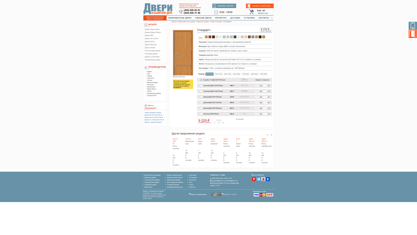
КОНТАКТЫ (264, 18)
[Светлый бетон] (227, 38)
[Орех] (249, 38)
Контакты (192, 180)
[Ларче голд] (256, 38)
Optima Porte (151, 95)
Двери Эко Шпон (151, 38)
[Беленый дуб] (217, 38)
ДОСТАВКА (235, 18)
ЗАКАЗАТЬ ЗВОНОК (225, 6)
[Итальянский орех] (209, 38)
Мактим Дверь (152, 82)
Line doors (150, 78)
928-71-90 (228, 178)
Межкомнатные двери (186, 22)
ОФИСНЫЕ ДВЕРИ (203, 18)
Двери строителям (152, 57)
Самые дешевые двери (153, 112)
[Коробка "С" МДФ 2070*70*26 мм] (244, 80)
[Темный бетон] (235, 38)
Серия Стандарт (216, 22)
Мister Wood (151, 89)
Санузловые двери (173, 180)
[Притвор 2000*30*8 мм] (244, 113)
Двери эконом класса (175, 177)
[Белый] (220, 38)
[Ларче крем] (245, 38)
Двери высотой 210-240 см (154, 117)
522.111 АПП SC (175, 141)
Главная (174, 22)
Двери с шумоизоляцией (153, 122)
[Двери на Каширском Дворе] (158, 9)
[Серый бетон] (231, 38)
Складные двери (151, 54)
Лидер (149, 76)
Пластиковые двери (152, 51)
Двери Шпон (150, 41)
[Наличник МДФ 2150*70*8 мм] (244, 85)
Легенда (150, 85)
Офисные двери (203, 22)
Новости (192, 187)
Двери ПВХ (149, 35)
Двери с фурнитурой (174, 175)
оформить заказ (263, 13)
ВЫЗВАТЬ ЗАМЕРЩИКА (261, 6)
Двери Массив (150, 45)
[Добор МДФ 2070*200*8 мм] (244, 108)
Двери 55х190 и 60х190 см (153, 115)
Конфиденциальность (175, 187)
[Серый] (224, 38)
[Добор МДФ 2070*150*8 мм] (244, 102)
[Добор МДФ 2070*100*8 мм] (244, 96)
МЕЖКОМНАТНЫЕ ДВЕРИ (180, 18)
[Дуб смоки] (253, 38)
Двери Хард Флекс (152, 29)
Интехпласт (151, 87)
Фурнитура (148, 187)
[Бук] (263, 38)
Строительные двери (152, 180)
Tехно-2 (188, 139)
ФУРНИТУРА (221, 18)
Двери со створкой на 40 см (154, 120)
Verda (149, 91)
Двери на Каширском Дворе (153, 191)
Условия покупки (173, 184)
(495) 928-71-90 (192, 13)
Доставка (192, 175)
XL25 (200, 139)
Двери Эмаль (150, 48)
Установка (193, 177)
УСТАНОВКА (249, 18)
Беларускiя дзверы (154, 93)
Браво (149, 71)
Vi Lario (149, 80)
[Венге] (213, 38)
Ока (148, 74)
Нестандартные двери (175, 182)
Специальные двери (152, 60)
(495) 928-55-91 (192, 10)
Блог (191, 182)
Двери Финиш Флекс (153, 32)
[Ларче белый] (242, 38)
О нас (191, 184)
